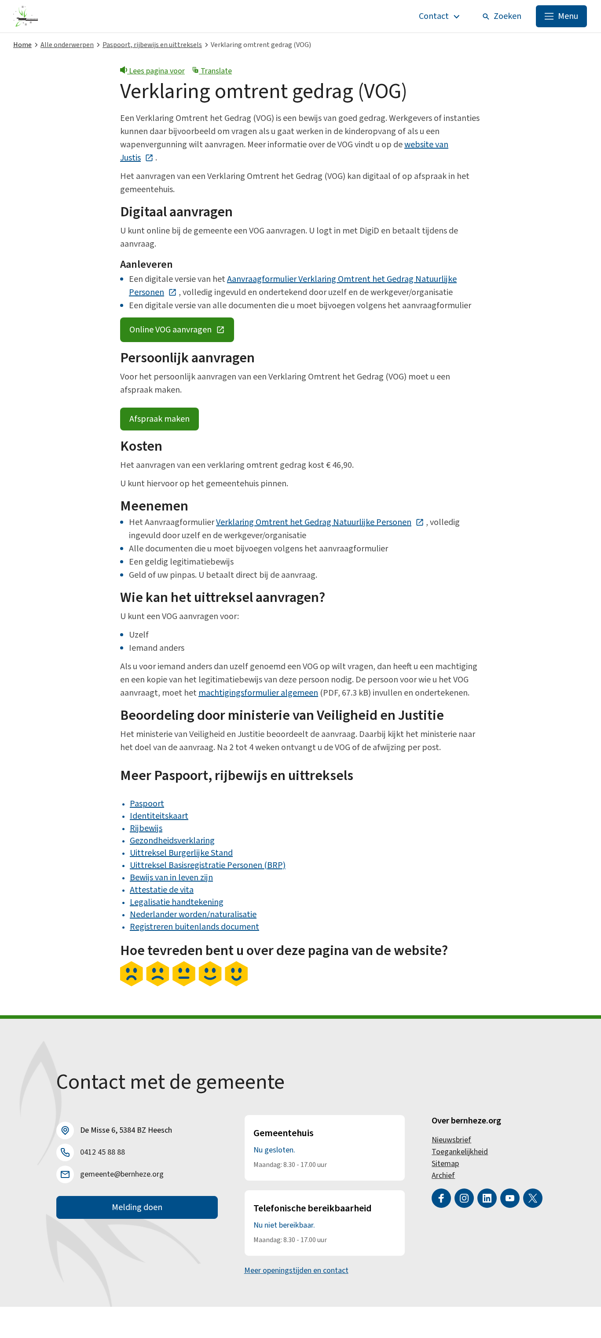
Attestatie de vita (162, 890)
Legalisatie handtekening (177, 902)
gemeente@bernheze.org (122, 1174)
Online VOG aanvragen (181, 332)
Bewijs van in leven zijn (171, 877)
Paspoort (147, 804)
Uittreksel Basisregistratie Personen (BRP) (208, 865)
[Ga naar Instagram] (464, 1198)
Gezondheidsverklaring (172, 841)
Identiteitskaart (159, 816)
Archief (443, 1175)
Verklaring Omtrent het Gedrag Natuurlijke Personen (320, 522)
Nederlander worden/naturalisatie (193, 914)
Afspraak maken (159, 419)
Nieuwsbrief (451, 1139)
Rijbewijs (146, 828)
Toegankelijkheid (460, 1151)
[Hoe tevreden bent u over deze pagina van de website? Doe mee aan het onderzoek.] (184, 984)
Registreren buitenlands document (194, 927)
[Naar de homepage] (25, 16)
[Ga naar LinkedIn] (487, 1198)
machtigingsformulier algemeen (258, 693)
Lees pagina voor (156, 71)
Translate (215, 71)
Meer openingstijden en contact (296, 1270)
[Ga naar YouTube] (510, 1198)
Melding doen (137, 1207)
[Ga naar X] (532, 1198)
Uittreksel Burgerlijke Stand (181, 853)
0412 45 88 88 (102, 1152)
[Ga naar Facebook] (441, 1198)
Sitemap (445, 1163)
